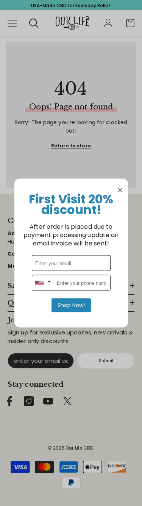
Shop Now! (71, 305)
